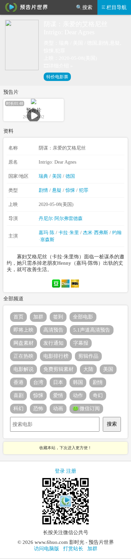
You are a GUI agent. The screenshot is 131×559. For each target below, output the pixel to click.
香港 (18, 382)
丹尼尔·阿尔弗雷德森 (61, 218)
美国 (56, 176)
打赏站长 (73, 548)
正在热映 (23, 356)
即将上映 (23, 330)
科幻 (18, 408)
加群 (38, 316)
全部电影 (83, 316)
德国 (70, 176)
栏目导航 (116, 7)
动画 (58, 408)
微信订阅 (89, 408)
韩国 (78, 382)
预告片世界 (25, 7)
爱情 (58, 395)
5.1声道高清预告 (91, 330)
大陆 (88, 369)
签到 (58, 316)
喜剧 (18, 395)
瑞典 (43, 176)
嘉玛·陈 (46, 232)
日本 (58, 382)
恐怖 (38, 408)
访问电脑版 (46, 548)
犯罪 (83, 190)
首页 (18, 316)
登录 (60, 471)
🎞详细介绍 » (58, 66)
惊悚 (70, 190)
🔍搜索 (84, 7)
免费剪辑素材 (58, 369)
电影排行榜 (56, 356)
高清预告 (53, 330)
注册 (71, 471)
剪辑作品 (88, 356)
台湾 (38, 382)
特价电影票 (57, 76)
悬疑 (56, 190)
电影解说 (23, 369)
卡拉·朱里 (68, 232)
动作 (78, 395)
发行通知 (53, 343)
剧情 (43, 190)
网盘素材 (23, 343)
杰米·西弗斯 (95, 232)
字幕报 (80, 343)
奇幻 (98, 395)
